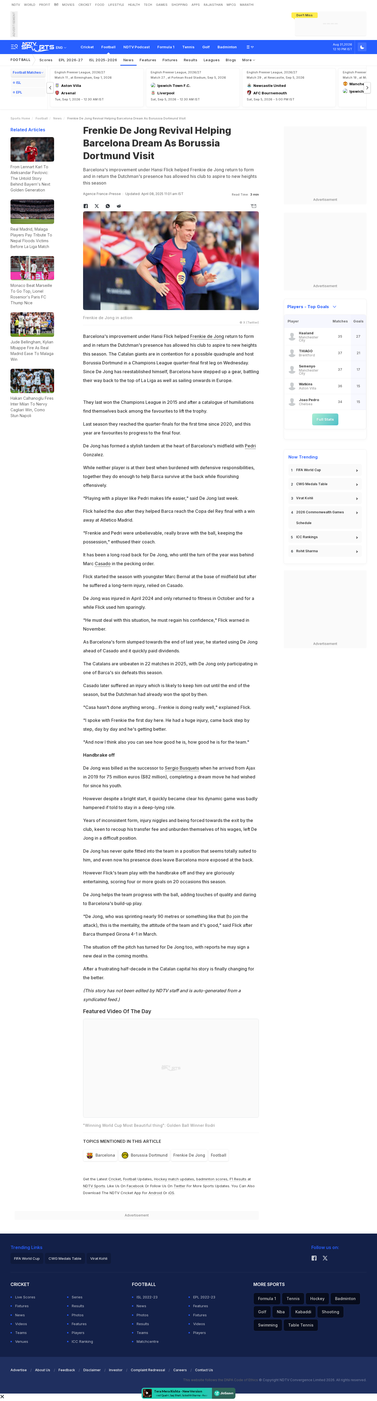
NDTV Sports (94, 1186)
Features (148, 60)
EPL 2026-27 (71, 60)
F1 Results (239, 1179)
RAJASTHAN (213, 5)
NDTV (16, 5)
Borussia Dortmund (149, 1155)
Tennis (188, 47)
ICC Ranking (82, 1341)
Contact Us (204, 1370)
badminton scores (211, 1179)
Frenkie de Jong (207, 336)
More (247, 60)
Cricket (87, 47)
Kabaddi (303, 1311)
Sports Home (20, 118)
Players (78, 1332)
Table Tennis (301, 1325)
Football (108, 47)
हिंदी (56, 5)
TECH (148, 5)
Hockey (317, 1298)
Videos (21, 1324)
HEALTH (134, 5)
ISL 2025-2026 (103, 60)
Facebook (135, 1186)
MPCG (231, 5)
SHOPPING (179, 5)
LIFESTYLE (116, 5)
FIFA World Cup (308, 470)
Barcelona (105, 1155)
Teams (21, 1332)
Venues (21, 1341)
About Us (42, 1370)
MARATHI (247, 5)
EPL (19, 92)
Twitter (179, 1186)
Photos (78, 1315)
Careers (180, 1370)
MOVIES (68, 5)
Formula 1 (165, 47)
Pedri (250, 446)
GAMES (162, 5)
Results (191, 60)
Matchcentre (148, 1341)
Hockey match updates (174, 1179)
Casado (103, 563)
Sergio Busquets (182, 768)
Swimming (268, 1325)
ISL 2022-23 (147, 1297)
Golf (206, 47)
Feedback (67, 1370)
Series (77, 1297)
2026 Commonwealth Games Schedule (320, 517)
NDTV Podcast (136, 47)
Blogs (231, 60)
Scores (46, 60)
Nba (281, 1311)
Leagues (212, 60)
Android (155, 1193)
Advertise (18, 1370)
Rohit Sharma (307, 551)
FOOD (99, 5)
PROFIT (44, 5)
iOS (171, 1193)
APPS (196, 5)
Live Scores (25, 1297)
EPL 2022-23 (204, 1297)
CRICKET (84, 5)
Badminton (227, 47)
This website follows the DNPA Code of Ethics (221, 1380)
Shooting (330, 1311)
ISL (18, 83)
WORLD (29, 5)
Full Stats (325, 419)
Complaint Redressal (148, 1370)
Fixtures (170, 60)
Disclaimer (92, 1370)
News (128, 60)
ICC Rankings (307, 537)
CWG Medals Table (312, 484)
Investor (116, 1370)
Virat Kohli (304, 498)
